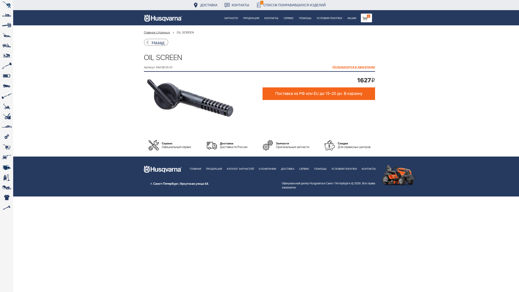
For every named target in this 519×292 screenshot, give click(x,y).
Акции (351, 18)
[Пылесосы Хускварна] (6, 177)
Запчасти (231, 18)
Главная (195, 169)
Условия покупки (329, 18)
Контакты (240, 5)
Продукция (251, 18)
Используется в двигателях (353, 67)
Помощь (305, 18)
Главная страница (157, 33)
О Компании (267, 169)
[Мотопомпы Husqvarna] (6, 167)
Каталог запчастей (240, 169)
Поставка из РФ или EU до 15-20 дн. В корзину (318, 94)
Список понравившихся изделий (293, 4)
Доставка (209, 5)
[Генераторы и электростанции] (6, 147)
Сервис (289, 18)
